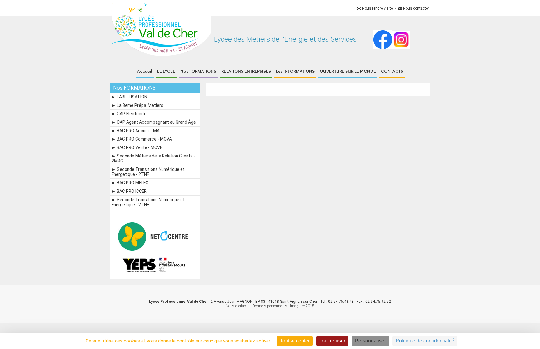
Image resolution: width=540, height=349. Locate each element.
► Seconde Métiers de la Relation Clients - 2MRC (153, 158)
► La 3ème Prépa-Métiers (137, 105)
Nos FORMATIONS (198, 71)
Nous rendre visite (377, 8)
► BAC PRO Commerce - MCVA (142, 139)
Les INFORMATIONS (295, 71)
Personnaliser (370, 340)
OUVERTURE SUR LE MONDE (348, 71)
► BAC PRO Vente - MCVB (137, 147)
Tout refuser (332, 340)
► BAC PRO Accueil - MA (136, 130)
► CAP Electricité (129, 113)
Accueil (144, 71)
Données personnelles (269, 306)
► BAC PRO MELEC (130, 182)
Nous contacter (415, 8)
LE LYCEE (166, 71)
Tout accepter (295, 340)
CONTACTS (392, 71)
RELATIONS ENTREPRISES (246, 71)
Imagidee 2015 (302, 306)
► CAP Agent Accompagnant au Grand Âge (154, 122)
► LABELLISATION (129, 96)
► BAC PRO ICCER (129, 191)
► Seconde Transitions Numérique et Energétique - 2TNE (148, 172)
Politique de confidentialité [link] (425, 340)
